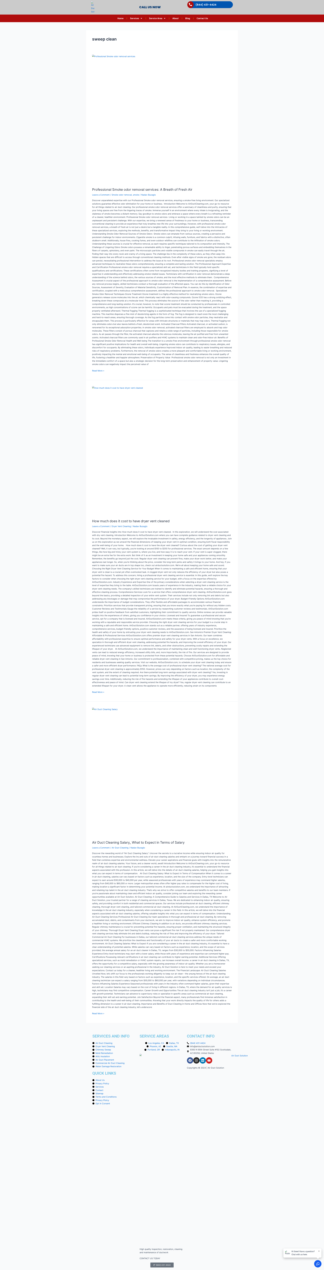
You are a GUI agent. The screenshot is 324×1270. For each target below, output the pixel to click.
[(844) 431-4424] (190, 4)
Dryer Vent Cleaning (121, 526)
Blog (187, 18)
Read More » (98, 370)
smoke (136, 194)
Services (134, 18)
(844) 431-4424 (206, 4)
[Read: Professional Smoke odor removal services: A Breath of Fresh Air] (162, 119)
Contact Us (202, 18)
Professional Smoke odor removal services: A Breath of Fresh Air (142, 189)
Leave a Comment (101, 194)
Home (120, 18)
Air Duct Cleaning (120, 847)
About (175, 18)
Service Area (155, 18)
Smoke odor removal (122, 194)
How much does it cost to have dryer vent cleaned (131, 521)
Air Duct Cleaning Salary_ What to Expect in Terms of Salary (138, 842)
